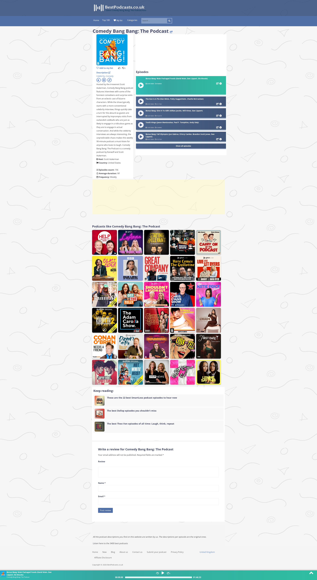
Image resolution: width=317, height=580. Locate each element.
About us (123, 552)
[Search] (169, 21)
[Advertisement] (181, 52)
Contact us (137, 552)
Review (101, 461)
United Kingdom (207, 552)
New (104, 552)
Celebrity (100, 76)
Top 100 (106, 20)
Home (95, 552)
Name (102, 483)
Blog (113, 552)
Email (101, 496)
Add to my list (106, 68)
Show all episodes (183, 146)
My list (119, 20)
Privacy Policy (177, 552)
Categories (132, 20)
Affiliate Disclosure (103, 557)
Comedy (109, 76)
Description (102, 72)
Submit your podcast (156, 552)
